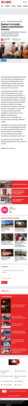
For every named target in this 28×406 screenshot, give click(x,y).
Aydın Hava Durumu (21, 371)
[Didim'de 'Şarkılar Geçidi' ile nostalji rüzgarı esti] (7, 252)
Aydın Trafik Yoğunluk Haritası (20, 377)
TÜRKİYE (7, 6)
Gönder (4, 282)
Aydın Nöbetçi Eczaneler (5, 371)
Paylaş (4, 60)
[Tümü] (26, 291)
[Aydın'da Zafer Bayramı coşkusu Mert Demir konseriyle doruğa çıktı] (21, 223)
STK (2, 6)
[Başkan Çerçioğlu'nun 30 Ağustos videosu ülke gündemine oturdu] (7, 237)
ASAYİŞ (13, 6)
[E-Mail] (10, 212)
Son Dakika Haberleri (7, 384)
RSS (5, 391)
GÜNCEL (25, 6)
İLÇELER (19, 6)
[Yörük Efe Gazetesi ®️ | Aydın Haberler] (6, 2)
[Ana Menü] (25, 2)
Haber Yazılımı (11, 395)
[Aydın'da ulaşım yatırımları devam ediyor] (7, 223)
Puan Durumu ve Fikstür (8, 381)
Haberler (3, 21)
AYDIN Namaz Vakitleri (8, 376)
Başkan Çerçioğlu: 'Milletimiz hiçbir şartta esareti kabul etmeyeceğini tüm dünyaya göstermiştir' (20, 244)
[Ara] (23, 2)
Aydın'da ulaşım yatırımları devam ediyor (5, 229)
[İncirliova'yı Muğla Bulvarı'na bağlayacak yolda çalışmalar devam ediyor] (21, 252)
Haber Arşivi (19, 384)
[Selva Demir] (4, 210)
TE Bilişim (17, 395)
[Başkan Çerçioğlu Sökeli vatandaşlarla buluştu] (14, 50)
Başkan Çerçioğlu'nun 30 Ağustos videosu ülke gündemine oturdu (7, 243)
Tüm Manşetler (19, 381)
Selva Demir (12, 208)
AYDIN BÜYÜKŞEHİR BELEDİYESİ (14, 21)
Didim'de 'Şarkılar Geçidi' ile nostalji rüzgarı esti (5, 258)
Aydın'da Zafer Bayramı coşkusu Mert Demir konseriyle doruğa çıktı (21, 229)
